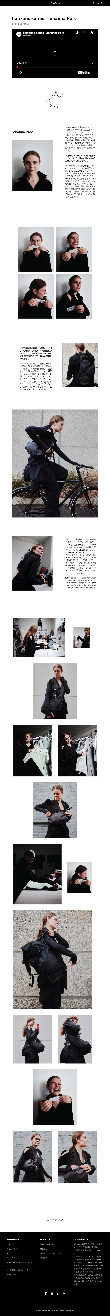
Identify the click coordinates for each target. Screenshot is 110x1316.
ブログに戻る (56, 1220)
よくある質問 (12, 1249)
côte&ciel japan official (50, 1311)
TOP (8, 1244)
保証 (8, 1253)
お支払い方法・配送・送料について (20, 1264)
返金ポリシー (45, 1249)
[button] (7, 3)
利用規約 (43, 1258)
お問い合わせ (12, 1274)
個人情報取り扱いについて (17, 1270)
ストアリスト (12, 1258)
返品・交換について (48, 1244)
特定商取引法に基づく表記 (51, 1253)
